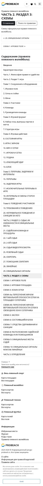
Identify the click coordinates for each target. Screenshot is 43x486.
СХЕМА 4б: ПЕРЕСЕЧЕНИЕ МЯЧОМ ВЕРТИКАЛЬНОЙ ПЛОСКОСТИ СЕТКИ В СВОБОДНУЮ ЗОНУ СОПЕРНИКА (20, 308)
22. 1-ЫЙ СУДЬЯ (10, 238)
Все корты (5, 392)
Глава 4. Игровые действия (15, 134)
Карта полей (7, 416)
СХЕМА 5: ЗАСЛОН (11, 315)
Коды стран (6, 436)
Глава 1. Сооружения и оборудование (20, 84)
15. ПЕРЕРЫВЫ (9, 179)
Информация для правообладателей (17, 459)
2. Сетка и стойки (11, 93)
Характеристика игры (13, 70)
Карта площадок (8, 378)
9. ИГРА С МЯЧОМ (11, 143)
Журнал (4, 434)
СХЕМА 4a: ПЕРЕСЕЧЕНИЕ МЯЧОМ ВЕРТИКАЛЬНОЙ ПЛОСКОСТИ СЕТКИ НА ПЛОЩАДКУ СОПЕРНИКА (21, 297)
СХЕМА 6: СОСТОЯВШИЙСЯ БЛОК (18, 320)
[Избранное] (31, 4)
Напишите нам (7, 367)
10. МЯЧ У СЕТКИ (10, 148)
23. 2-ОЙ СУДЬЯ (10, 243)
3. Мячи (6, 98)
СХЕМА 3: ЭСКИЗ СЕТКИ (13, 290)
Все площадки (7, 380)
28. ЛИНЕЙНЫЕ (10, 266)
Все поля (5, 419)
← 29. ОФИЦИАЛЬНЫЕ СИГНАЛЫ (16, 38)
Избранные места (9, 431)
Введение (7, 65)
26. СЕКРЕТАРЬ (9, 257)
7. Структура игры (11, 129)
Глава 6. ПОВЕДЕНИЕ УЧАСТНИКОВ (19, 203)
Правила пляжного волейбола (15, 11)
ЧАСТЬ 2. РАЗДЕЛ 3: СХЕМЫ (15, 275)
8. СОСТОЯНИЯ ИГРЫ (12, 138)
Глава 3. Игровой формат (14, 117)
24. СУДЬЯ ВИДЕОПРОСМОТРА (16, 247)
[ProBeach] (10, 4)
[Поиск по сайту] (35, 4)
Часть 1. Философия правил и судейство (21, 74)
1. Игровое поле (10, 88)
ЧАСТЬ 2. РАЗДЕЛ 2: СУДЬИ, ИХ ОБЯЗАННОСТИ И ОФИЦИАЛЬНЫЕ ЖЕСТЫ (18, 223)
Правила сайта (8, 462)
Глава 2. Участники (11, 103)
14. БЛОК (7, 167)
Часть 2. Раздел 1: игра (13, 79)
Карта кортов (7, 390)
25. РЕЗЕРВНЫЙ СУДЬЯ (13, 252)
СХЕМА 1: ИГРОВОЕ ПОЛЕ (14, 280)
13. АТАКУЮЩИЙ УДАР (13, 162)
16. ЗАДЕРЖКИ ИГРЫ (12, 184)
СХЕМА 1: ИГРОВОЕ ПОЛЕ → (14, 46)
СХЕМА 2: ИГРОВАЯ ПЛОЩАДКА (17, 285)
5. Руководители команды (14, 112)
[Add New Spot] (26, 4)
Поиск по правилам (27, 23)
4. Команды (8, 107)
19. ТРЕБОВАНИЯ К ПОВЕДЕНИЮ (17, 208)
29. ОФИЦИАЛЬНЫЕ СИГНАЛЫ (16, 271)
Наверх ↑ (5, 362)
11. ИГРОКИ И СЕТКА (12, 153)
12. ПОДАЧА (8, 157)
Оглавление (8, 23)
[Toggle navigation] (40, 4)
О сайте (4, 456)
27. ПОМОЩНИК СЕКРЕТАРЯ (16, 261)
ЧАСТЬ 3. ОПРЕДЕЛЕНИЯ (14, 354)
